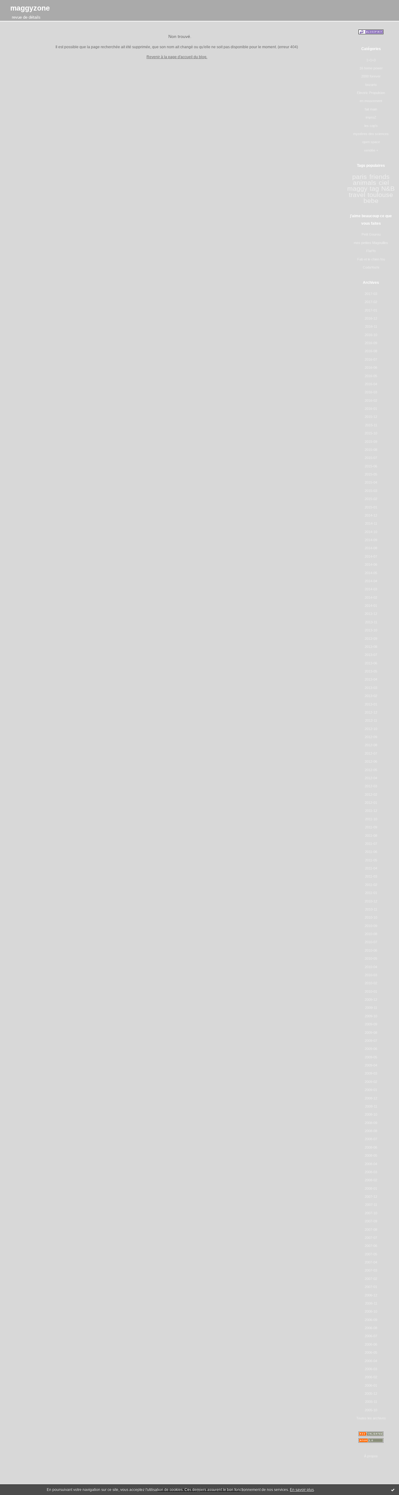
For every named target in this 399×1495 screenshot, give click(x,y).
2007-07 (371, 1238)
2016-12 (371, 318)
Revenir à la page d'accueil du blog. (177, 57)
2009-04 (371, 1065)
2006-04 (371, 1361)
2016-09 (371, 343)
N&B (388, 188)
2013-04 (371, 679)
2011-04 (371, 868)
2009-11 (371, 1008)
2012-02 (371, 794)
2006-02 (371, 1377)
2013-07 (371, 655)
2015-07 (371, 458)
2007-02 (371, 1279)
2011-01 (371, 893)
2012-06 (371, 761)
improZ (371, 117)
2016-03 (371, 392)
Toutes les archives (371, 1418)
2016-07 (371, 359)
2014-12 (371, 515)
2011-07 (371, 844)
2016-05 (371, 376)
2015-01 (371, 507)
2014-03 (371, 589)
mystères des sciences (371, 134)
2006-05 (371, 1352)
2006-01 (371, 1385)
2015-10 (371, 433)
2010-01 (371, 991)
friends (379, 176)
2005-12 (371, 1393)
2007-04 (371, 1262)
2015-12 (371, 417)
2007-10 (371, 1213)
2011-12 (371, 811)
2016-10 (371, 335)
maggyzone (30, 8)
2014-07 (371, 556)
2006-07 (371, 1336)
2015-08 (371, 450)
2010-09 (371, 926)
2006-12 (371, 1295)
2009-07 (371, 1041)
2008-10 (371, 1114)
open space (371, 142)
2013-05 (371, 671)
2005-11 (371, 1402)
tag (374, 188)
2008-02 (371, 1180)
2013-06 (371, 663)
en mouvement (371, 101)
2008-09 (371, 1123)
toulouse (380, 195)
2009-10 (371, 1016)
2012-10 (371, 729)
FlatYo (371, 251)
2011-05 (371, 860)
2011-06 (371, 852)
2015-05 (371, 474)
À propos (371, 1456)
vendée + (371, 150)
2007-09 (371, 1221)
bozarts (371, 85)
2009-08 (371, 1032)
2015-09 (371, 441)
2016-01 (371, 408)
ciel (384, 182)
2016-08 (371, 351)
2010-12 (371, 901)
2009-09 (371, 1024)
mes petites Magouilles (371, 243)
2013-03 (371, 688)
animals (364, 182)
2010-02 (371, 983)
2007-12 (371, 1196)
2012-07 (371, 753)
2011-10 (371, 819)
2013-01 (371, 704)
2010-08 (371, 934)
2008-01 (371, 1188)
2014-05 (371, 573)
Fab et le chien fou (371, 259)
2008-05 (371, 1155)
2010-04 (371, 967)
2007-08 (371, 1229)
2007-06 (371, 1246)
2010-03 (371, 975)
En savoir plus (302, 1490)
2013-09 (371, 638)
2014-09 (371, 540)
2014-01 (371, 605)
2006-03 (371, 1369)
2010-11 (371, 909)
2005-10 (371, 1410)
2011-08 (371, 835)
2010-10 (371, 917)
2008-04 (371, 1164)
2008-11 (371, 1106)
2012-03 (371, 786)
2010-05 (371, 958)
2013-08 (371, 647)
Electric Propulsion (371, 93)
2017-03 (371, 294)
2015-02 (371, 499)
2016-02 (371, 400)
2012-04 (371, 778)
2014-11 (371, 523)
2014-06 (371, 564)
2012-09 (371, 737)
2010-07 (371, 942)
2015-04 (371, 482)
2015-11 (371, 425)
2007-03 (371, 1270)
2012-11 (371, 720)
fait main (371, 109)
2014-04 (371, 581)
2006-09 (371, 1320)
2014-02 (371, 597)
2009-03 (371, 1073)
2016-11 (371, 326)
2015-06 (371, 466)
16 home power (371, 68)
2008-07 (371, 1139)
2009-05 (371, 1057)
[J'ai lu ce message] (392, 1489)
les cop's (371, 126)
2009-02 (371, 1082)
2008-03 (371, 1172)
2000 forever (371, 76)
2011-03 (371, 876)
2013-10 (371, 630)
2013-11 (371, 622)
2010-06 (371, 950)
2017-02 (371, 302)
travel (357, 195)
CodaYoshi (371, 267)
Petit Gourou (371, 234)
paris (359, 176)
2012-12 (371, 712)
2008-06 (371, 1147)
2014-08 (371, 548)
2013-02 (371, 696)
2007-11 (371, 1205)
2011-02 (371, 885)
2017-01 (371, 310)
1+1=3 (371, 60)
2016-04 (371, 384)
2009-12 (371, 999)
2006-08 (371, 1328)
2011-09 (371, 827)
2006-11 (371, 1303)
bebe (370, 200)
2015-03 (371, 491)
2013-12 (371, 614)
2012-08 (371, 745)
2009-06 (371, 1049)
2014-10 (371, 532)
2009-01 (371, 1090)
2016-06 (371, 367)
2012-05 (371, 770)
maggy (357, 188)
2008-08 (371, 1131)
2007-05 (371, 1254)
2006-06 (371, 1344)
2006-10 (371, 1311)
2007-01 (371, 1287)
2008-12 (371, 1098)
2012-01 (371, 802)
